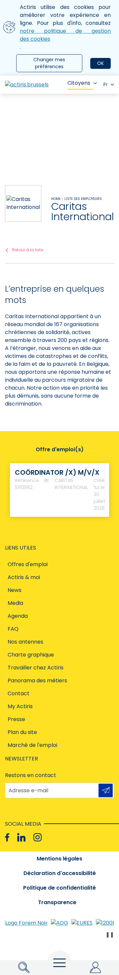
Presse (16, 719)
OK (100, 63)
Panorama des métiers (37, 680)
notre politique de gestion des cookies (65, 35)
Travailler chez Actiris (35, 667)
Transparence (57, 902)
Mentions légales (59, 858)
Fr (105, 84)
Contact (18, 693)
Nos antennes (25, 642)
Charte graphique (31, 654)
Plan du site (22, 732)
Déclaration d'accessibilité (59, 873)
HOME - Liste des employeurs (76, 198)
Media (15, 603)
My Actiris (20, 706)
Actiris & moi (24, 577)
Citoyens (78, 83)
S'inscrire (106, 790)
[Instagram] (37, 837)
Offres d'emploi (28, 564)
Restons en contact (30, 775)
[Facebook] (7, 837)
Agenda (18, 616)
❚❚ (109, 934)
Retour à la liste (27, 250)
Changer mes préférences (49, 63)
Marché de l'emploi (32, 745)
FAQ (13, 629)
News (14, 590)
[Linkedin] (21, 837)
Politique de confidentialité (59, 888)
